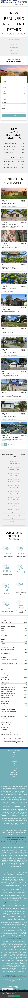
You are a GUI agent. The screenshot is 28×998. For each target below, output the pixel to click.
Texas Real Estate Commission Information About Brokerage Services (14, 976)
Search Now (14, 115)
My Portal (20, 4)
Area (14, 763)
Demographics (14, 50)
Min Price (4, 79)
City (14, 757)
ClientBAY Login (14, 772)
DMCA (14, 770)
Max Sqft (4, 108)
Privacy (14, 765)
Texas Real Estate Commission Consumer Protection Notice (14, 975)
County (14, 754)
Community (14, 761)
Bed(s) (3, 91)
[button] (26, 2)
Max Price (4, 85)
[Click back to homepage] (13, 1)
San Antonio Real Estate (14, 750)
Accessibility (14, 768)
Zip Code (14, 759)
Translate (24, 989)
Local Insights (14, 53)
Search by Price (14, 47)
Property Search (14, 39)
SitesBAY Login (14, 774)
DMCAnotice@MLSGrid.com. (14, 938)
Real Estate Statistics (14, 42)
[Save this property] (25, 189)
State (14, 752)
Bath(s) (3, 96)
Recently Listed (14, 45)
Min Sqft (4, 102)
